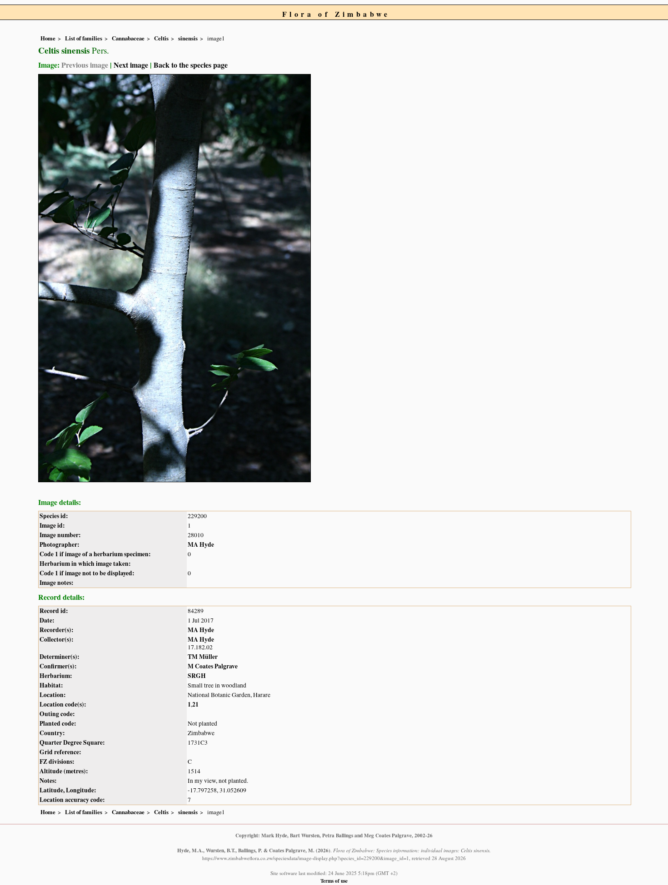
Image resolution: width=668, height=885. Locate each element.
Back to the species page (191, 64)
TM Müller (203, 656)
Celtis (161, 38)
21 (195, 704)
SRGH (197, 675)
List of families (83, 38)
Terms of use (334, 881)
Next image (131, 64)
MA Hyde (201, 544)
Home (47, 38)
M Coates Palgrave (213, 666)
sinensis (188, 38)
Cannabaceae (128, 38)
